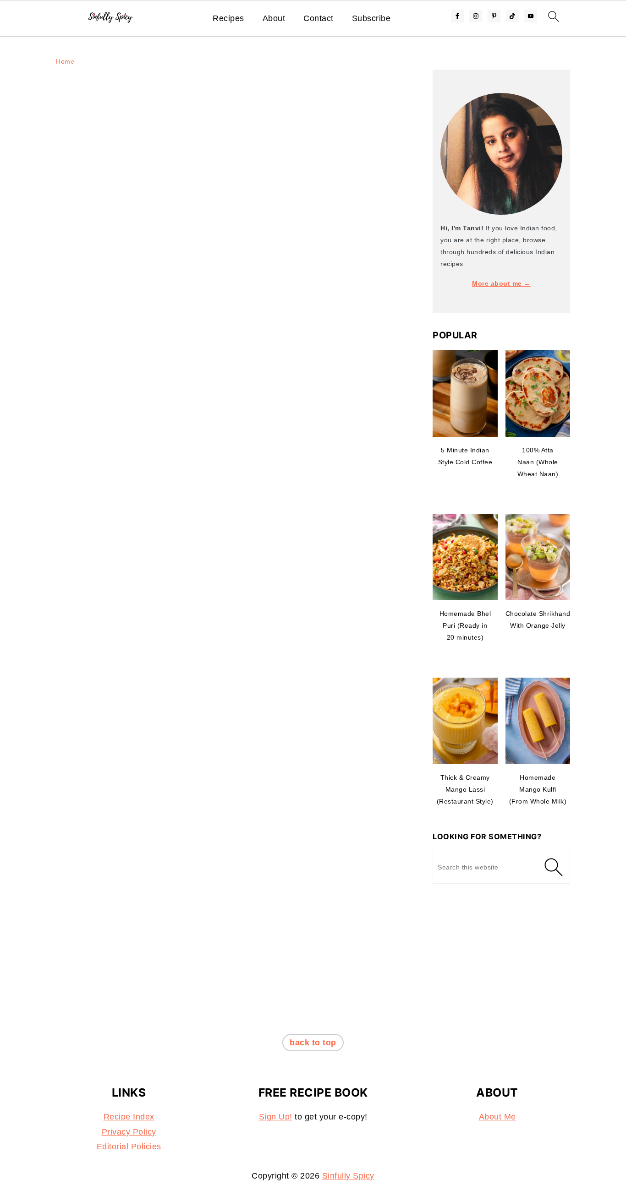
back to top (313, 1042)
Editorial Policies (129, 1146)
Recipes (228, 18)
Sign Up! (275, 1116)
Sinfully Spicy (348, 1175)
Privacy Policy (129, 1131)
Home (65, 61)
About (274, 18)
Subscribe (371, 18)
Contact (318, 18)
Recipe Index (129, 1116)
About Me (497, 1116)
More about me (497, 283)
